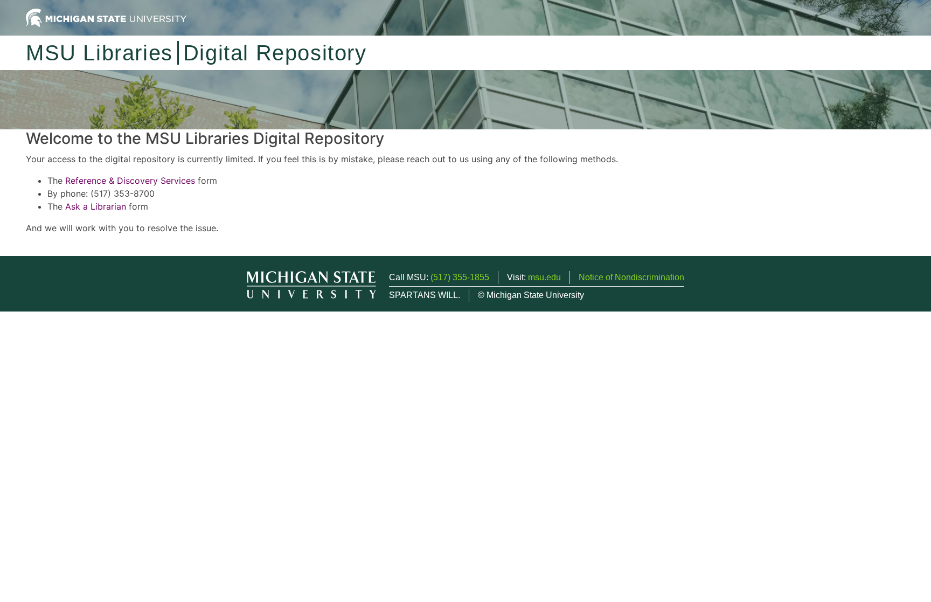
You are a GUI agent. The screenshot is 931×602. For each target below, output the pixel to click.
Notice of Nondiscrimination (631, 277)
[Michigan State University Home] (106, 17)
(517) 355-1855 (459, 277)
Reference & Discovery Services (130, 180)
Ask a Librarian (95, 206)
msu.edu (544, 277)
